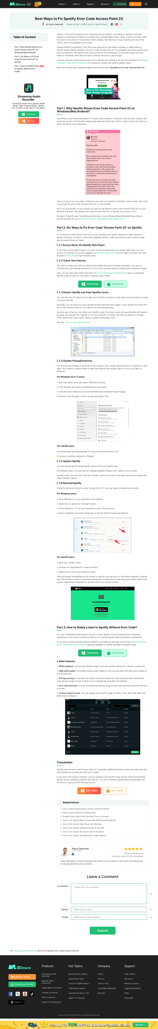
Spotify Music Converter (48, 982)
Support (90, 4)
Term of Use (103, 983)
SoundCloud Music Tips (79, 993)
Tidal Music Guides (77, 988)
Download (30, 114)
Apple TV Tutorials (77, 998)
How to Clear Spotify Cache (77, 322)
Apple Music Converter (52, 988)
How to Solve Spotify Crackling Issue (79, 812)
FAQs (126, 993)
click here (71, 255)
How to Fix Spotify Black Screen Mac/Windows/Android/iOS (89, 820)
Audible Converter (50, 992)
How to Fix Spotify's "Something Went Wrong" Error (102, 219)
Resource (105, 4)
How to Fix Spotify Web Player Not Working (82, 824)
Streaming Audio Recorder (29, 98)
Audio (61, 4)
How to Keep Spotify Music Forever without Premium (86, 809)
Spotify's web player (106, 253)
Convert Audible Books (79, 983)
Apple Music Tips (76, 979)
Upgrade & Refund (132, 988)
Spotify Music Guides (78, 974)
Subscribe (128, 998)
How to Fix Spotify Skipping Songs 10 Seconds (83, 828)
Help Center (129, 974)
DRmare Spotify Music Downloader (108, 273)
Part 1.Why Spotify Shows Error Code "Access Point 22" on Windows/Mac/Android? (28, 50)
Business (101, 993)
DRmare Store (22, 976)
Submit (102, 931)
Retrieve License (131, 983)
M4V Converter (48, 997)
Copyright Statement (107, 988)
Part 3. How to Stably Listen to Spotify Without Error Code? (28, 69)
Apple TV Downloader (51, 1002)
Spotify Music (101, 24)
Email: (65, 917)
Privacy (101, 979)
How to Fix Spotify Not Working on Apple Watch (84, 835)
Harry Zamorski (56, 24)
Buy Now (30, 121)
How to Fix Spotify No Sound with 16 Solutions (83, 832)
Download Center (24, 984)
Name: (64, 909)
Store (136, 4)
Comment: (62, 886)
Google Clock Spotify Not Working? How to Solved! (85, 816)
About (100, 974)
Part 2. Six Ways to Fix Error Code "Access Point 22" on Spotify (26, 59)
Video (75, 4)
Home (15, 951)
